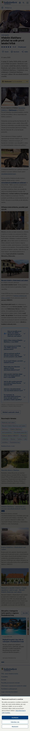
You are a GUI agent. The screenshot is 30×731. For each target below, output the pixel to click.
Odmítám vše (15, 722)
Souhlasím (15, 717)
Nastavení (15, 726)
